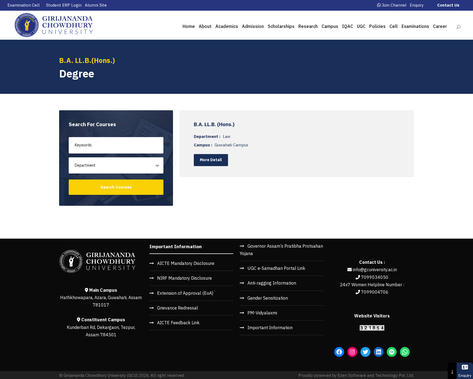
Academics (226, 26)
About (205, 26)
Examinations (415, 26)
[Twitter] (365, 352)
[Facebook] (339, 352)
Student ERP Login (64, 5)
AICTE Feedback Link (178, 322)
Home (189, 26)
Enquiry (416, 5)
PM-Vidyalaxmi (262, 313)
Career (440, 26)
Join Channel (394, 5)
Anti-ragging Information (271, 283)
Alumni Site (96, 5)
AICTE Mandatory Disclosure (185, 263)
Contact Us (448, 5)
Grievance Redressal (177, 308)
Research (308, 26)
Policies (377, 26)
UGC (361, 26)
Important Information (270, 327)
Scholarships (281, 26)
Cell (394, 26)
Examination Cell (23, 5)
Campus (330, 26)
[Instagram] (352, 352)
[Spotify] (392, 352)
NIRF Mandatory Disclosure (184, 278)
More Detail (211, 159)
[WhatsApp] (405, 352)
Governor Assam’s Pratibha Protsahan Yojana (281, 249)
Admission (253, 26)
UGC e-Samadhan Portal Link (276, 268)
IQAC (347, 26)
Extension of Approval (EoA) (185, 293)
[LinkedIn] (378, 352)
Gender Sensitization (267, 298)
